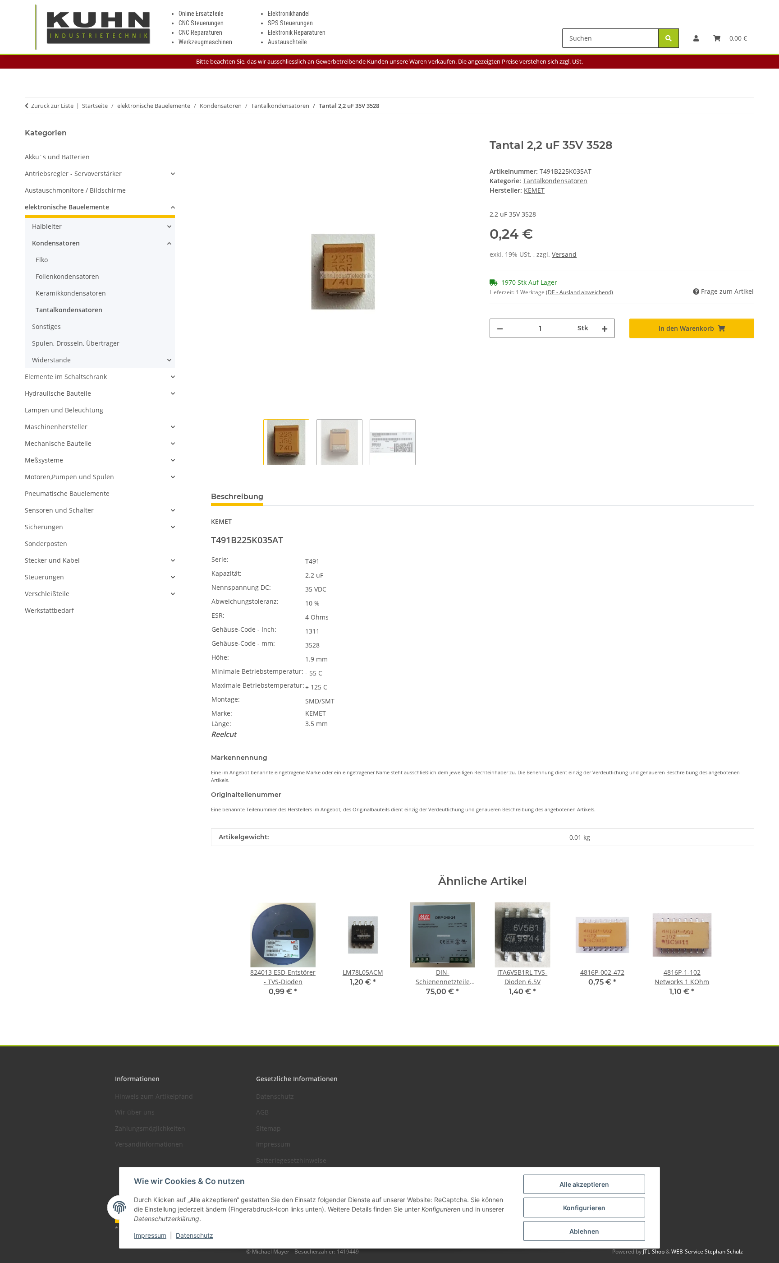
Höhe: (220, 657)
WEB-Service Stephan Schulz (707, 1251)
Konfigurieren (584, 1208)
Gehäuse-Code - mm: (243, 643)
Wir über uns (135, 1112)
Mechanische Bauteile (58, 443)
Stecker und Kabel (52, 560)
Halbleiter (47, 226)
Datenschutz (194, 1235)
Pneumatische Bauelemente (67, 493)
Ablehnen (584, 1231)
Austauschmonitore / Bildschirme (75, 190)
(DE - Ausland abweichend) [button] (579, 292)
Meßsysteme (44, 460)
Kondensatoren (56, 243)
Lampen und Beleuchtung (64, 410)
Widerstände (51, 360)
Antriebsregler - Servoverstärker (73, 173)
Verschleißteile (47, 593)
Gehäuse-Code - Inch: (243, 629)
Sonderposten (46, 543)
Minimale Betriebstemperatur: (257, 671)
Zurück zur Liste (52, 106)
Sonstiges (46, 326)
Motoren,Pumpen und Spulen (69, 476)
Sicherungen (44, 527)
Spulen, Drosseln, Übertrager (75, 343)
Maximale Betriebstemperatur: (257, 685)
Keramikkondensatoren (71, 293)
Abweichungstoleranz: (245, 601)
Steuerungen (44, 577)
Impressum (150, 1235)
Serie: (220, 559)
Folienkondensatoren (67, 276)
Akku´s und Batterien (57, 157)
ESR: (218, 615)
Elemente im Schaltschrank (66, 376)
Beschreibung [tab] (237, 496)
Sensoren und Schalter (59, 510)
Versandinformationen (149, 1144)
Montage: (225, 699)
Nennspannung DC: (241, 587)
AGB (262, 1112)
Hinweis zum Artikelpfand (154, 1096)
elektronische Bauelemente (67, 207)
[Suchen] (668, 38)
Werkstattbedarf (49, 610)
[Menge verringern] (500, 328)
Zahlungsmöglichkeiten (150, 1128)
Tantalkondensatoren (555, 180)
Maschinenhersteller (56, 426)
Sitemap (268, 1128)
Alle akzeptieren (584, 1184)
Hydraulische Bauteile (58, 393)
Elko (42, 259)
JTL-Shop (654, 1251)
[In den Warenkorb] (218, 134)
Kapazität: (226, 573)
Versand (564, 254)
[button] (696, 38)
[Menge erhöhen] (604, 328)
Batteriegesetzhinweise (291, 1160)
